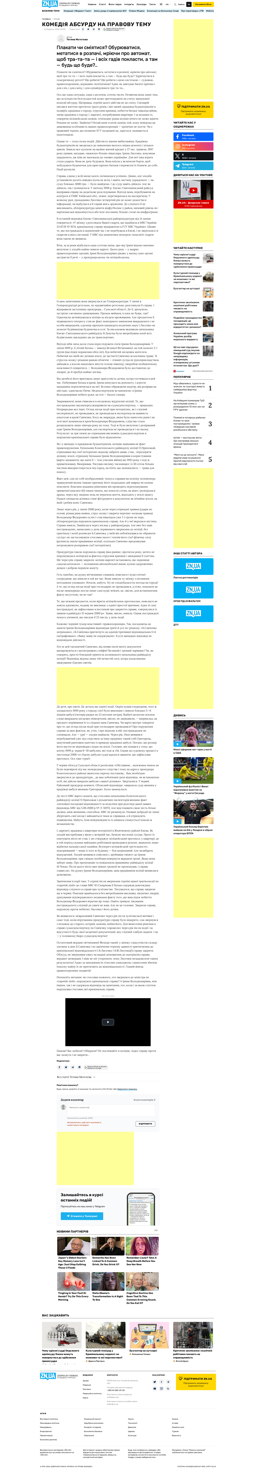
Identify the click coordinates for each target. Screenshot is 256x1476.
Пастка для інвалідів (185, 577)
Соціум (175, 1419)
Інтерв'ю (129, 4)
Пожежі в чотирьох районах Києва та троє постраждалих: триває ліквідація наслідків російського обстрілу (189, 423)
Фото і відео (115, 4)
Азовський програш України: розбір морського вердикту (185, 336)
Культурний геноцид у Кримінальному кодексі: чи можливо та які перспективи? (187, 278)
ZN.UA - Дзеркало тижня (193, 202)
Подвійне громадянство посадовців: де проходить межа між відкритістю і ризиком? (187, 322)
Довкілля (132, 1427)
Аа (189, 4)
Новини (92, 4)
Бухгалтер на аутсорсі (186, 288)
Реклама (87, 1389)
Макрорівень (45, 1427)
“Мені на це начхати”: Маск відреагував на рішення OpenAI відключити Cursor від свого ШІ (188, 459)
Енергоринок (46, 1431)
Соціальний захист (92, 1419)
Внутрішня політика (49, 1419)
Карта (85, 1398)
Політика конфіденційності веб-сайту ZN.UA (196, 1466)
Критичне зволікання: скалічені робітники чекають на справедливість (186, 307)
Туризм (175, 1431)
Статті (102, 4)
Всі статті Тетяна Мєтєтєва (74, 1077)
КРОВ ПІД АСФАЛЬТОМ (187, 601)
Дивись (179, 715)
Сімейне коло (178, 1427)
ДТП (175, 624)
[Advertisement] (108, 280)
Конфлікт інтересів (92, 1427)
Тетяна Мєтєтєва (77, 39)
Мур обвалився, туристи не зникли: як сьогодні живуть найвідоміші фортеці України (189, 388)
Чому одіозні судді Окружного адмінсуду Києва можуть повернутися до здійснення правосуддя (187, 260)
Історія (175, 1423)
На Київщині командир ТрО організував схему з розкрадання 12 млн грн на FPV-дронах (189, 405)
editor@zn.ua (112, 1404)
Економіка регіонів (48, 1440)
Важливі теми (50, 11)
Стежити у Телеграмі (84, 1216)
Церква (131, 1431)
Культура (132, 1435)
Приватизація (46, 1435)
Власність (176, 1435)
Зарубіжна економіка (93, 1423)
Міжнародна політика (49, 1423)
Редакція (87, 1385)
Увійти (181, 4)
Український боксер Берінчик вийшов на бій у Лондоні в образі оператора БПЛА (193, 830)
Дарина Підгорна (96, 1361)
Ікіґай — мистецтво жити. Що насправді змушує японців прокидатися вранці (187, 442)
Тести (152, 4)
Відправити (145, 1124)
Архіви (86, 1381)
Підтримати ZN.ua (203, 4)
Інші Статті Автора (187, 553)
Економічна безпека (93, 1431)
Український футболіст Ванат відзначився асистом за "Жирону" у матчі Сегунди (191, 790)
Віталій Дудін (182, 1361)
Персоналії (89, 1435)
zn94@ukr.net (113, 1397)
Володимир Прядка (141, 1354)
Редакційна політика (92, 1393)
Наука (131, 1419)
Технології (132, 1423)
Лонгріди (142, 4)
